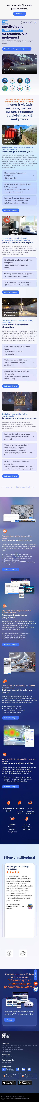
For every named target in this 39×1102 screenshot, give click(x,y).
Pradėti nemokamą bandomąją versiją (16, 49)
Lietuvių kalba (27, 22)
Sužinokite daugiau (10, 210)
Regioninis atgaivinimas (29, 1075)
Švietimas (36, 975)
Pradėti (9, 1020)
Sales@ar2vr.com (7, 1062)
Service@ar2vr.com (8, 1057)
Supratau (19, 14)
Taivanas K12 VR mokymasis (11, 1075)
